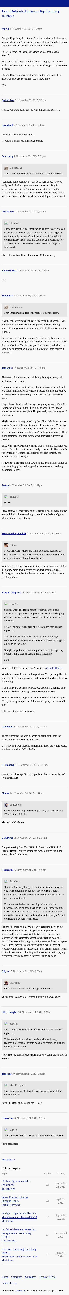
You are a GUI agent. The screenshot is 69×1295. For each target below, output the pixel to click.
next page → (8, 1159)
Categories (16, 1276)
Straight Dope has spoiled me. (19, 1213)
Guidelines (30, 1276)
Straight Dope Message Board (17, 3)
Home (5, 1276)
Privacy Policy (9, 1283)
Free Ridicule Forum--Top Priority (31, 11)
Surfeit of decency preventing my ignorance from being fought (19, 1233)
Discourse (20, 1290)
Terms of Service (47, 1276)
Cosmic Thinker (54, 668)
